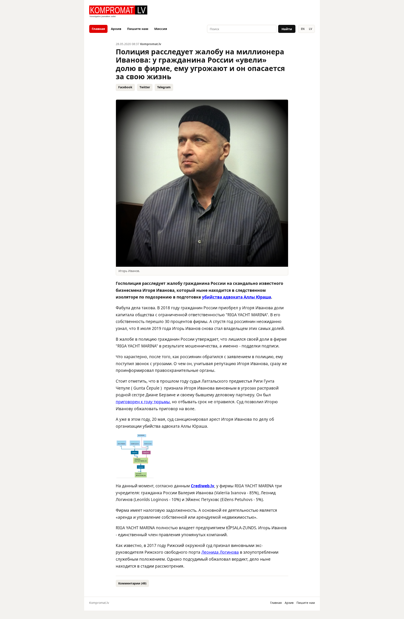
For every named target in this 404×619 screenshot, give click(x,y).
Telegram (164, 87)
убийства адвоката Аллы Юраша (236, 297)
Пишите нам (137, 29)
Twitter (145, 87)
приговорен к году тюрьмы (143, 402)
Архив (116, 29)
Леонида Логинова (220, 552)
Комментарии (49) (132, 583)
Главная (98, 29)
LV (310, 29)
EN (303, 29)
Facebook (125, 87)
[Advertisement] (265, 11)
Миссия (160, 29)
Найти (287, 29)
